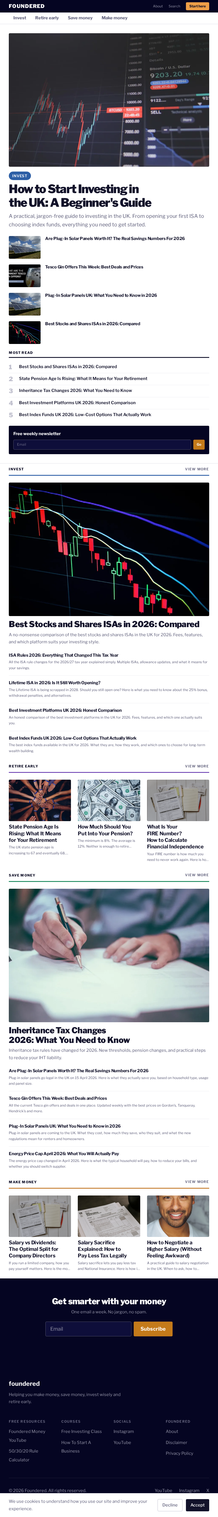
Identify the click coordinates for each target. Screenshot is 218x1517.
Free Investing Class (81, 1431)
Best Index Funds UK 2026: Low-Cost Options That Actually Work (73, 738)
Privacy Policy (179, 1453)
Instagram (124, 1431)
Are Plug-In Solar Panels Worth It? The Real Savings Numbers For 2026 (115, 238)
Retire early (47, 17)
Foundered (27, 6)
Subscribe (153, 1329)
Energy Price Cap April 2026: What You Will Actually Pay (64, 1153)
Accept (197, 1505)
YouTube (122, 1442)
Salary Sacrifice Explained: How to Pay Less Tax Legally (102, 1249)
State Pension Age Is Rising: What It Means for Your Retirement (35, 833)
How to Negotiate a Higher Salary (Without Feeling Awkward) (174, 1249)
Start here (197, 6)
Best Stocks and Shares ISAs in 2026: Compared (92, 323)
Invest (19, 17)
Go (199, 444)
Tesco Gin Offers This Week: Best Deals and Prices (94, 267)
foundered (24, 1383)
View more (197, 469)
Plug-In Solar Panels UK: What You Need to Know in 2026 (101, 295)
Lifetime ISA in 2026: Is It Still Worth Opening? (54, 682)
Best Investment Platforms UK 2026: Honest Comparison (65, 710)
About (158, 6)
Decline (170, 1505)
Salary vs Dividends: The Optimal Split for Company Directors (33, 1249)
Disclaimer (176, 1442)
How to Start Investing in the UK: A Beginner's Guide (80, 196)
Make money (114, 17)
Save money (80, 17)
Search (174, 6)
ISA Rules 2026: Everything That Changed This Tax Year (63, 655)
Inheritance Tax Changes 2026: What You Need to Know (69, 1035)
